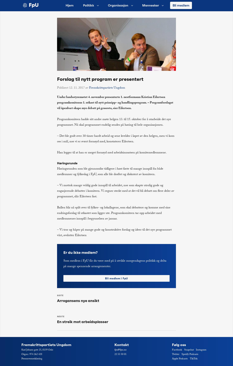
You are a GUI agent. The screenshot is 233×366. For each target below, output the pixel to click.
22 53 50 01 (120, 354)
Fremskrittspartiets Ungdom (107, 88)
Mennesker (150, 5)
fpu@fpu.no (120, 350)
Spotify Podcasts (189, 354)
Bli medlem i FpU (116, 278)
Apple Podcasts (180, 359)
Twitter (175, 354)
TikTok (193, 359)
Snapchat (189, 350)
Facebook (177, 350)
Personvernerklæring (31, 359)
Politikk (88, 5)
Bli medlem (181, 5)
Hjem (70, 5)
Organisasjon (118, 5)
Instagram (201, 350)
